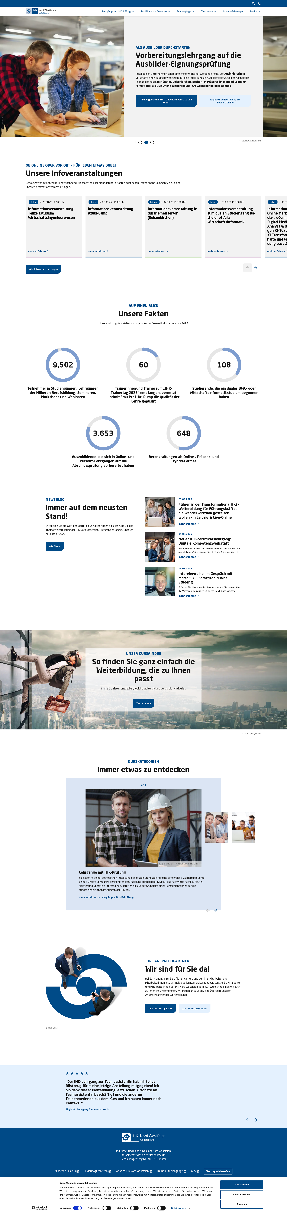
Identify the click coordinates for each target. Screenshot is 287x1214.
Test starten (143, 703)
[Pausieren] (134, 142)
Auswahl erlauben (241, 1194)
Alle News (54, 546)
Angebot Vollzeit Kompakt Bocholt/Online (225, 101)
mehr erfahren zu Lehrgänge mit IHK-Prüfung (106, 897)
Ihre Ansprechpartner (161, 1008)
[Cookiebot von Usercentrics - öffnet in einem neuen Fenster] (40, 1208)
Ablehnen (242, 1204)
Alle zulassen (242, 1184)
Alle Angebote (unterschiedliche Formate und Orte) (166, 101)
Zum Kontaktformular (194, 1008)
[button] (140, 142)
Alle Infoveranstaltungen (43, 269)
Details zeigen (178, 1208)
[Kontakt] (259, 3)
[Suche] (253, 3)
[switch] (107, 1208)
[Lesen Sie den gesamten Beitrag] (160, 512)
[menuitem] (118, 11)
